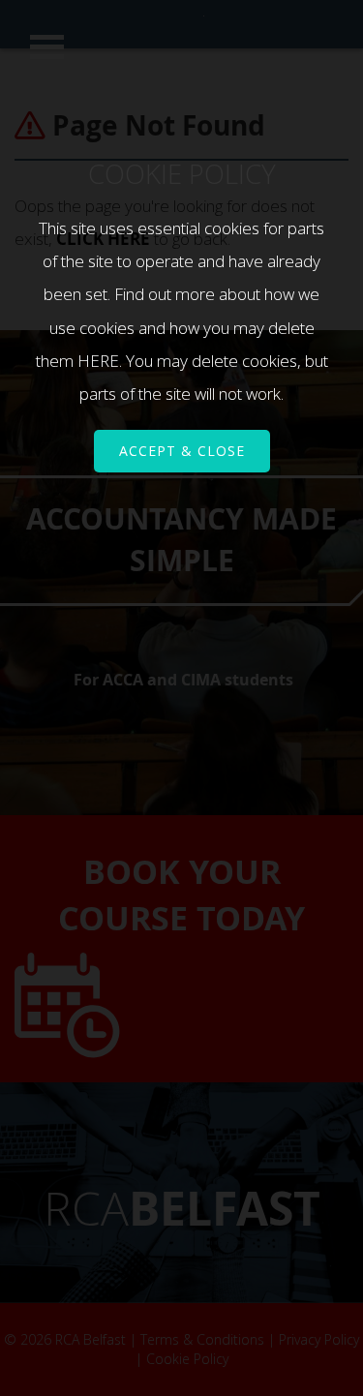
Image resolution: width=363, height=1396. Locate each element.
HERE (98, 360)
